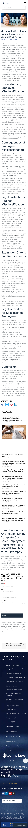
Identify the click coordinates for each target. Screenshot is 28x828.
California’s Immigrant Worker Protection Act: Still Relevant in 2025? (14, 485)
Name (2, 583)
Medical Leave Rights (12, 718)
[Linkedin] (6, 793)
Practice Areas (4, 810)
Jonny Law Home (8, 751)
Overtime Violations (12, 709)
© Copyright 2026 (21, 760)
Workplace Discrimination (13, 673)
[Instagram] (13, 793)
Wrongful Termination (12, 665)
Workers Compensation (13, 736)
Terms (15, 610)
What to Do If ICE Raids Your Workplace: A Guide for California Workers (14, 512)
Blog (21, 810)
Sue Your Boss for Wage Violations (16, 713)
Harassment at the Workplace (14, 690)
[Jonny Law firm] (14, 755)
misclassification (15, 78)
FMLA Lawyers (10, 721)
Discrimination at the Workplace (15, 677)
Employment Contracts (12, 726)
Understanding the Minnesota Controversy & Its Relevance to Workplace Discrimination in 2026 (12, 418)
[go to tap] (25, 760)
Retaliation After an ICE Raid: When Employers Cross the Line (12, 499)
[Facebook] (3, 793)
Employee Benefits (11, 731)
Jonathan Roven (10, 741)
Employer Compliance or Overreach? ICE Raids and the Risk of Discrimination (14, 519)
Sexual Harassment (11, 686)
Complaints (4, 600)
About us (11, 810)
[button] (25, 2)
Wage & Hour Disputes (12, 705)
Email (2, 589)
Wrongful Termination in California (16, 669)
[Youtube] (10, 793)
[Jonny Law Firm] (6, 3)
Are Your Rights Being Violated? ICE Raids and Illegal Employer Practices (12, 470)
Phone (2, 594)
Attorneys (16, 810)
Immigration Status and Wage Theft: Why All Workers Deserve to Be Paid (14, 492)
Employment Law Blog (12, 746)
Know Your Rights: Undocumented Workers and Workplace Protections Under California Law (12, 478)
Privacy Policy (22, 610)
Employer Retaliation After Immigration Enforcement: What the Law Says (13, 506)
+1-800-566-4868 (12, 788)
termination (17, 235)
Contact (24, 810)
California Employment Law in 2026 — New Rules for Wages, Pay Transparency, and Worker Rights (14, 463)
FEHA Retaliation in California (14, 681)
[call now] (7, 783)
